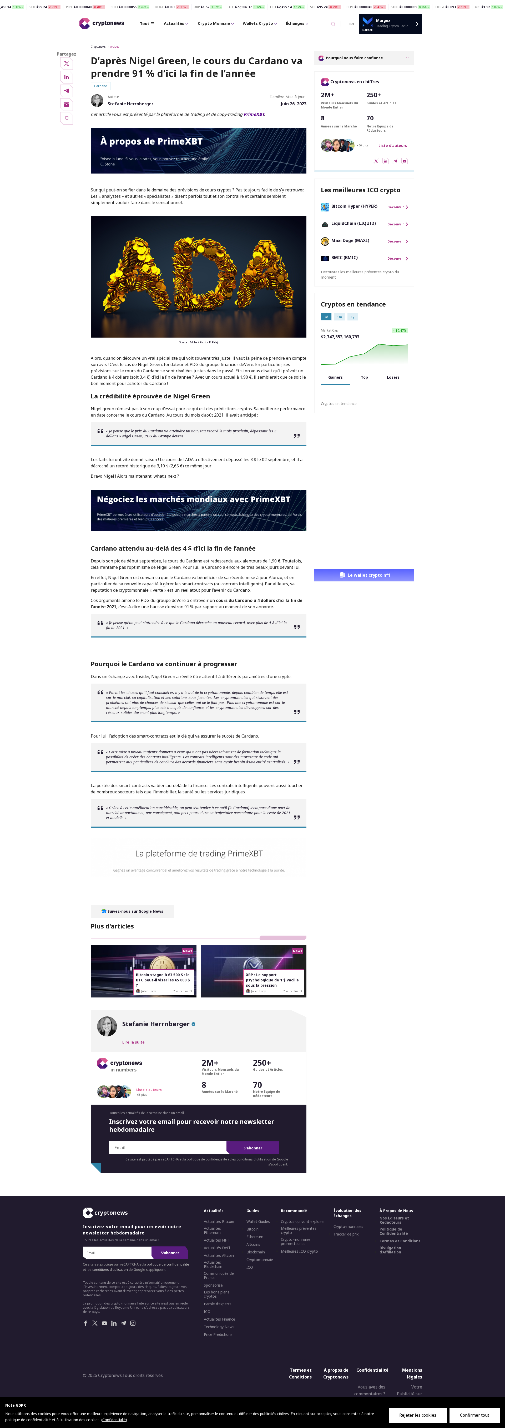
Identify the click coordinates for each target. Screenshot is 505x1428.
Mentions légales (412, 1373)
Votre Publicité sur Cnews (409, 1393)
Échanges (295, 23)
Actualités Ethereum (212, 1230)
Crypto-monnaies (348, 1226)
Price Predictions (218, 1334)
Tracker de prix (346, 1234)
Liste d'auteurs (392, 145)
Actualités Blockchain (213, 1264)
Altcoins (253, 1244)
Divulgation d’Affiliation (390, 1250)
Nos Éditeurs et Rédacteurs (394, 1220)
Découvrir (395, 207)
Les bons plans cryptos (216, 1294)
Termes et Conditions (400, 1241)
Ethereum (254, 1237)
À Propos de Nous (396, 1210)
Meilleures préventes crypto (298, 1230)
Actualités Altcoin (219, 1255)
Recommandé (294, 1210)
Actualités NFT (216, 1240)
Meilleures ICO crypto (299, 1251)
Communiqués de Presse (219, 1275)
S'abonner (253, 1147)
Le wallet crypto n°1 (369, 575)
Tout (144, 23)
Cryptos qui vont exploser (303, 1221)
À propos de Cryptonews (336, 1373)
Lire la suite (133, 1042)
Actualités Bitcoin (219, 1221)
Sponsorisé (213, 1285)
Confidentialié (114, 1419)
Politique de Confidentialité (394, 1231)
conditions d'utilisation (254, 1159)
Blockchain (255, 1252)
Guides (252, 1210)
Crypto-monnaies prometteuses (296, 1241)
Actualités (174, 23)
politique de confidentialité (207, 1159)
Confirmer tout (474, 1415)
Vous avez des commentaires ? (369, 1390)
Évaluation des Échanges (347, 1213)
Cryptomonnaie (259, 1260)
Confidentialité (372, 1370)
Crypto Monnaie (214, 23)
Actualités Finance (219, 1319)
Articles (114, 46)
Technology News (219, 1327)
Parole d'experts (217, 1304)
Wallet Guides (258, 1221)
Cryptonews (98, 46)
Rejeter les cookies (417, 1415)
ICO (207, 1312)
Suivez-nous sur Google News (135, 911)
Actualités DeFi (217, 1248)
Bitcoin (252, 1229)
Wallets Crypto (258, 23)
